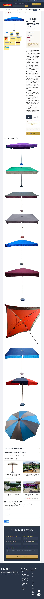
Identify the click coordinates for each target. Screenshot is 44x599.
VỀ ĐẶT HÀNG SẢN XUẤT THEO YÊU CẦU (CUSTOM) (15, 452)
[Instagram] (38, 10)
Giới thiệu (14, 9)
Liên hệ (31, 9)
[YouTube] (40, 10)
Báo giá (36, 9)
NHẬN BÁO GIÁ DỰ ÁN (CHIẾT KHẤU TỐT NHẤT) (33, 123)
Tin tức (26, 9)
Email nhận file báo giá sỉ (29, 541)
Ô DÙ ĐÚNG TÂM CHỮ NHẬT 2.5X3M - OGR (26, 12)
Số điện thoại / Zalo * (28, 536)
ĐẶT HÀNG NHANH (33, 133)
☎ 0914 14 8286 (33, 130)
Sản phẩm (11, 12)
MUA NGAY (29, 117)
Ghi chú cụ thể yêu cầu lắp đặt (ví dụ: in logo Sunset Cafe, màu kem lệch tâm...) (21, 547)
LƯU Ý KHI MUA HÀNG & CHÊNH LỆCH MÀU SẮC (14, 448)
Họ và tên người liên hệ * (12, 536)
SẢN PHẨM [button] (20, 9)
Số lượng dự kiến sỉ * (11, 541)
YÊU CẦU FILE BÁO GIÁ (22, 556)
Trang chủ (8, 9)
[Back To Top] (39, 591)
